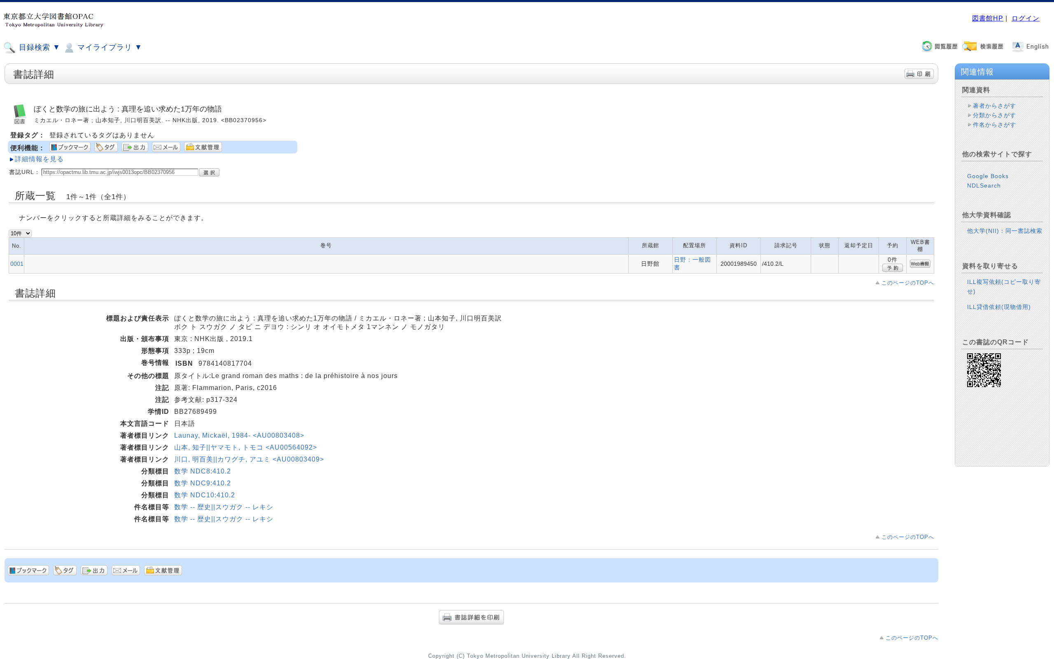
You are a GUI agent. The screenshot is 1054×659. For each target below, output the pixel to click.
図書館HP (987, 18)
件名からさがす (994, 124)
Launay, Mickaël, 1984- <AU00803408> (239, 435)
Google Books (988, 176)
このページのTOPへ (907, 283)
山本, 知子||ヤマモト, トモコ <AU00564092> (245, 447)
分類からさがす (994, 115)
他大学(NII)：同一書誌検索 (1004, 230)
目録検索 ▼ (38, 47)
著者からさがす (994, 105)
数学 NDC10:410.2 (204, 495)
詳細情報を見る (39, 158)
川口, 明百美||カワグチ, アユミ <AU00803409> (249, 459)
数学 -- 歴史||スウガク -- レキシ (223, 507)
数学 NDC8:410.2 (202, 471)
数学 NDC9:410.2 (202, 483)
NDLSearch (984, 185)
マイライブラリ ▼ (108, 47)
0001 (16, 263)
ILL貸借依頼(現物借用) (999, 307)
